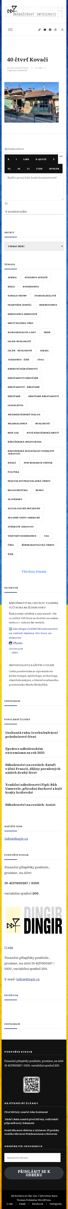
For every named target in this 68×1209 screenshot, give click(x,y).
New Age (13, 432)
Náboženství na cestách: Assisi (30, 804)
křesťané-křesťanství (43, 396)
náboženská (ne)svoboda (25, 441)
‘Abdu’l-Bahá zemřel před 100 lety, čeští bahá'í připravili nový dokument (31, 1120)
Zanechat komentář (17, 70)
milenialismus (17, 423)
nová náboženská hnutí (43, 432)
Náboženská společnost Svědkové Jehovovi (31, 452)
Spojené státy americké (24, 517)
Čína (11, 544)
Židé (10, 554)
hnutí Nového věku (20, 323)
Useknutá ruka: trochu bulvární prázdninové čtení (31, 734)
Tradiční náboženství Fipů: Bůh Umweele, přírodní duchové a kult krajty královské (33, 788)
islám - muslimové (20, 350)
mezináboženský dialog (24, 414)
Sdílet (15, 652)
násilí (12, 462)
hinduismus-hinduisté (22, 314)
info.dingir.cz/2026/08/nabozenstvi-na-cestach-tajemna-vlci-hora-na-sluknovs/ (34, 633)
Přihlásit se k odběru (34, 1173)
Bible (11, 286)
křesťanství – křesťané (24, 386)
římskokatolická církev (38, 544)
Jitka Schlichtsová (19, 68)
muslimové (42, 423)
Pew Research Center (38, 462)
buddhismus (31, 286)
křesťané (14, 396)
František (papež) (19, 304)
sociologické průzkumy (24, 508)
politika (13, 471)
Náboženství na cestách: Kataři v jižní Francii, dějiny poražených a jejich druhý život (33, 768)
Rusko (40, 490)
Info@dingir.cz (16, 838)
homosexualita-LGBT (22, 332)
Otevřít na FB (16, 648)
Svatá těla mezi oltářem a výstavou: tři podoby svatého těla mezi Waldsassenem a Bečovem (31, 1131)
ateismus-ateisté (36, 277)
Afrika (12, 277)
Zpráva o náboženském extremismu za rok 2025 (24, 750)
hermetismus (48, 304)
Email (22, 1203)
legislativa (15, 405)
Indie (47, 332)
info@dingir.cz (28, 979)
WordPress (44, 1200)
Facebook (11, 995)
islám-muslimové (19, 341)
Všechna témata (34, 571)
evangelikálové (45, 295)
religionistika (18, 490)
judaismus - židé (18, 359)
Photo (17, 642)
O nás (8, 947)
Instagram (56, 1203)
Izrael (44, 350)
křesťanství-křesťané (23, 377)
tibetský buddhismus (22, 535)
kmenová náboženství (23, 368)
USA (46, 535)
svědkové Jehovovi (21, 526)
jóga (40, 359)
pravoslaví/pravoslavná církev (29, 480)
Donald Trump (17, 295)
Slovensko (15, 499)
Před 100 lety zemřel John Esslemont (26, 1112)
